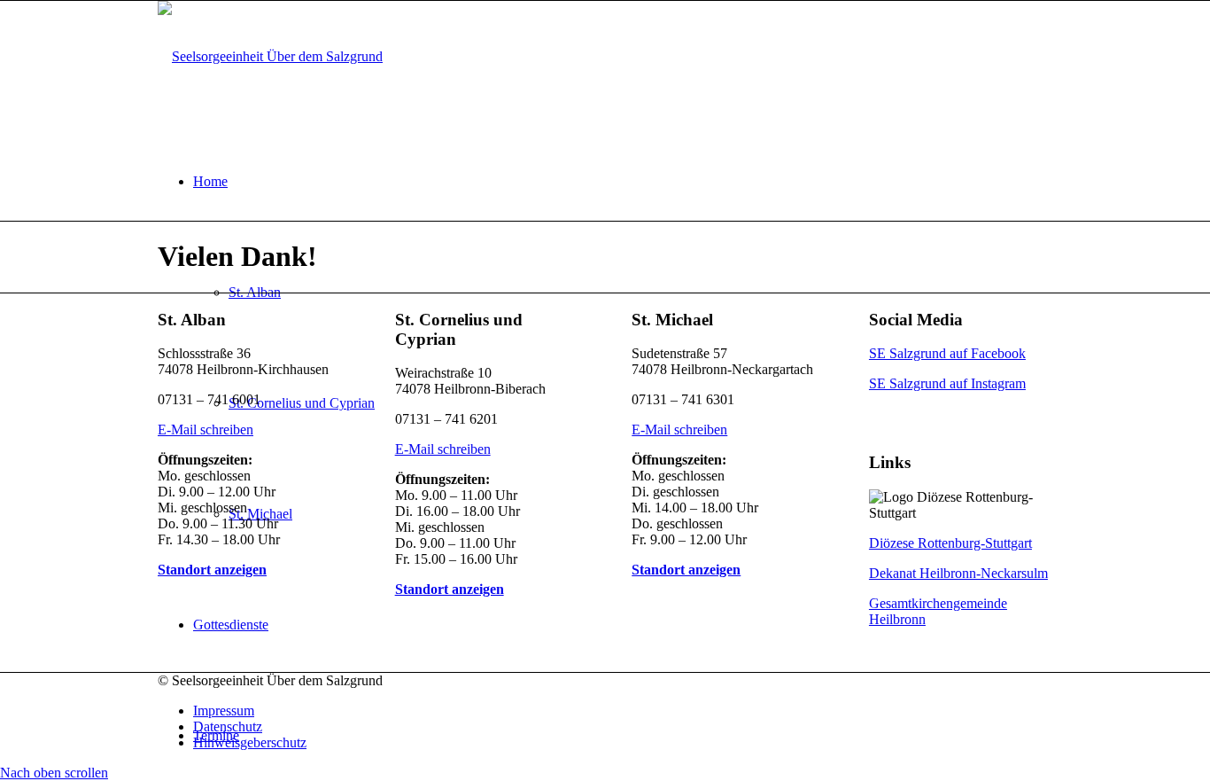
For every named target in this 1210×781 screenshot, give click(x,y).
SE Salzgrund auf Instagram (947, 383)
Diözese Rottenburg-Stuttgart (950, 543)
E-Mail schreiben (205, 429)
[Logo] (270, 56)
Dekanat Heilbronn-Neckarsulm (958, 573)
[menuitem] (622, 711)
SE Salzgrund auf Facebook (947, 353)
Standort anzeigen (212, 569)
